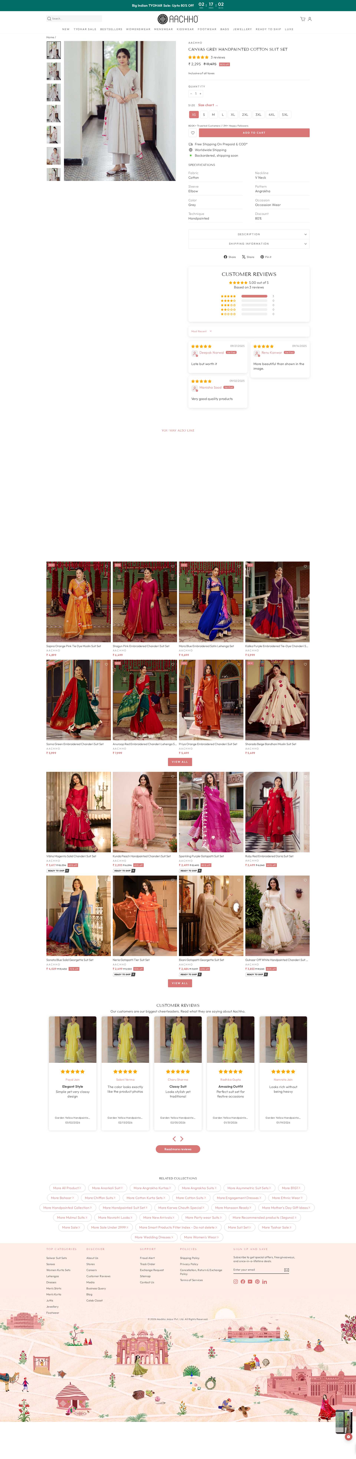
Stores (90, 1264)
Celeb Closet (94, 1300)
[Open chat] (348, 1436)
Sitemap (145, 1276)
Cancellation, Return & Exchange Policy (201, 1272)
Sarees (50, 1264)
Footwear (207, 29)
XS (194, 114)
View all (180, 761)
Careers (91, 1270)
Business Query (96, 1288)
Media (90, 1282)
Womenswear (138, 29)
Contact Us (147, 1282)
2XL (245, 114)
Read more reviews (178, 1149)
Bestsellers (111, 29)
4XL (272, 114)
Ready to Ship (268, 29)
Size (191, 105)
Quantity (196, 86)
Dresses (51, 1282)
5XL (285, 114)
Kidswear (185, 29)
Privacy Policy (189, 1264)
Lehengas (52, 1276)
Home (50, 37)
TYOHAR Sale (85, 29)
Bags (224, 29)
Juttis (49, 1300)
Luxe (289, 29)
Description (249, 234)
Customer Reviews (98, 1276)
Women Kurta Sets (58, 1270)
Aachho (195, 42)
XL (233, 114)
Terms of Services (191, 1280)
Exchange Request (152, 1270)
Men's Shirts (53, 1288)
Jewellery (242, 29)
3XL (259, 114)
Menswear (163, 29)
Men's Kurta (53, 1294)
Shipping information (249, 243)
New (66, 29)
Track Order (147, 1264)
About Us (92, 1258)
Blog (89, 1294)
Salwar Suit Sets (56, 1258)
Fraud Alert (147, 1258)
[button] (198, 57)
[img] (201, 346)
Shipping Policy (190, 1258)
